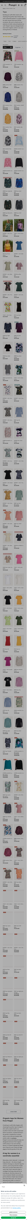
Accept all (13, 1217)
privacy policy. (17, 1208)
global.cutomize (13, 1212)
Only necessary (13, 1215)
